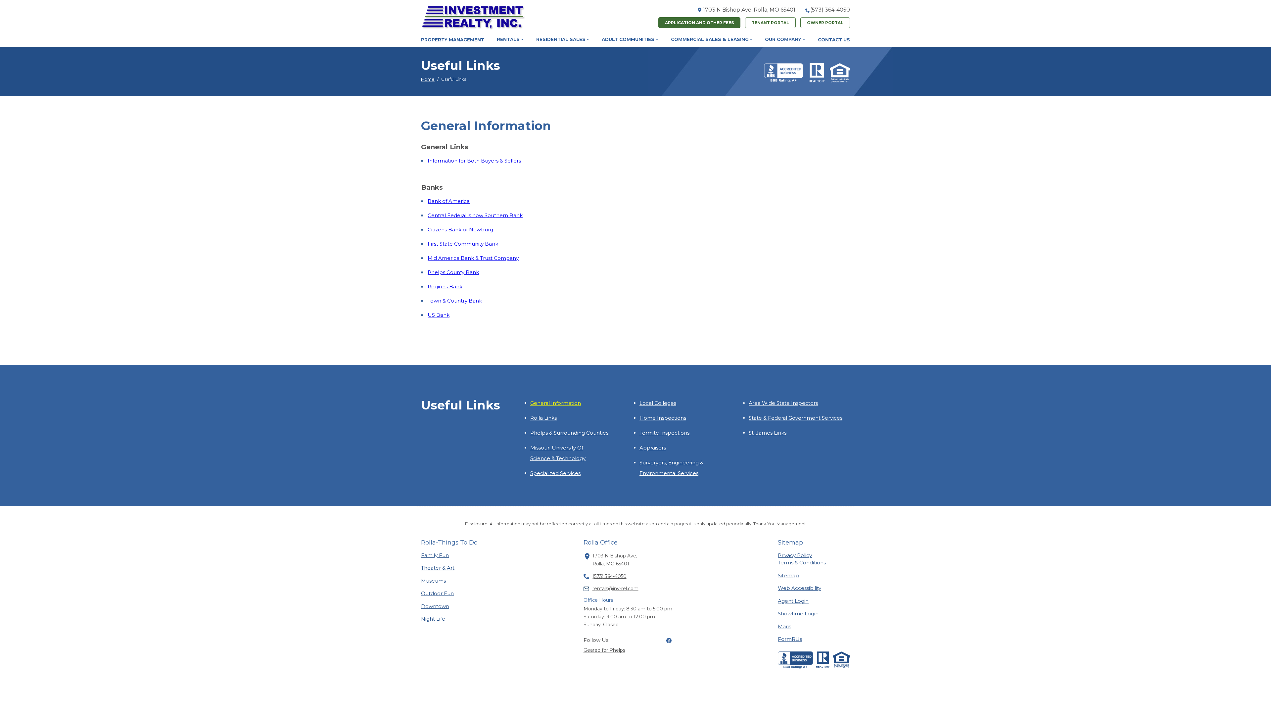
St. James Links (767, 433)
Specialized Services (555, 473)
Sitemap (788, 575)
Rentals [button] (508, 39)
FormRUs (790, 639)
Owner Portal (825, 22)
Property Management (452, 39)
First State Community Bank (463, 244)
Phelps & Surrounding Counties (569, 433)
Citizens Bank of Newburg (460, 229)
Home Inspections (662, 418)
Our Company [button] (783, 39)
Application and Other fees (699, 22)
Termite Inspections (664, 433)
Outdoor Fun (437, 593)
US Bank (438, 315)
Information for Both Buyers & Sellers (474, 161)
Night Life (433, 618)
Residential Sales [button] (561, 39)
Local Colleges (657, 403)
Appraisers (652, 448)
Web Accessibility (799, 588)
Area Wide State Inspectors (783, 403)
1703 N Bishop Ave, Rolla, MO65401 (749, 10)
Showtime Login (798, 613)
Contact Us (834, 39)
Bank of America (449, 201)
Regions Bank (445, 286)
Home (428, 79)
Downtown (435, 606)
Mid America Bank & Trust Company (473, 258)
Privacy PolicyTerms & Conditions (802, 559)
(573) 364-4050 (830, 10)
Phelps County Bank (453, 272)
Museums (433, 580)
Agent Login (793, 600)
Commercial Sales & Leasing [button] (710, 39)
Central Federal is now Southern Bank (475, 215)
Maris (784, 626)
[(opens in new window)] (669, 640)
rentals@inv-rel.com (615, 589)
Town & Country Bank (455, 301)
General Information (555, 403)
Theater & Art (437, 567)
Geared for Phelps (604, 650)
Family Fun (435, 555)
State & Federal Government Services (795, 418)
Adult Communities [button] (628, 39)
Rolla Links (543, 418)
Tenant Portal (770, 22)
